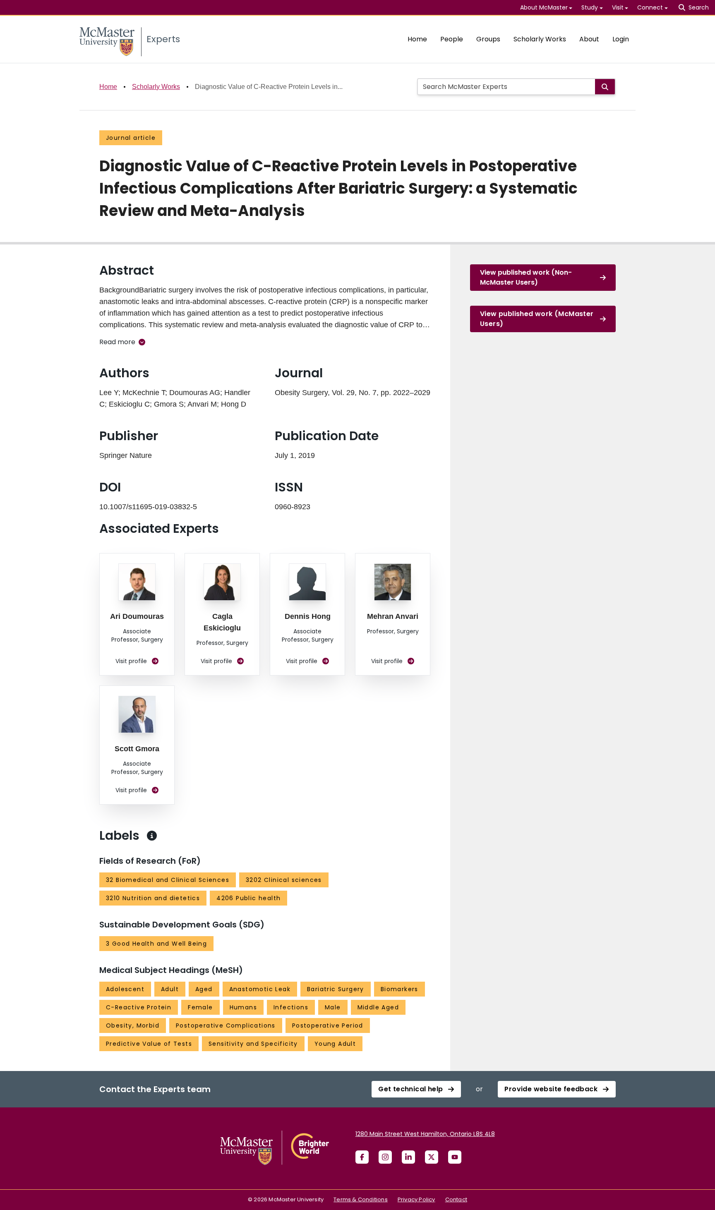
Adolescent (125, 989)
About (589, 39)
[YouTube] (454, 1157)
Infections (291, 1007)
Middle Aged (378, 1007)
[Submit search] (605, 86)
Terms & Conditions (361, 1199)
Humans (243, 1007)
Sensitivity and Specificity (253, 1044)
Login (620, 39)
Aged (204, 989)
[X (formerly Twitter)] (431, 1157)
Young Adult (335, 1044)
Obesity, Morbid (132, 1025)
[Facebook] (362, 1157)
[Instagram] (385, 1157)
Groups (488, 39)
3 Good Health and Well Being (156, 943)
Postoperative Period (327, 1025)
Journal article (131, 138)
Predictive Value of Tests (149, 1044)
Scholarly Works (539, 39)
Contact (456, 1199)
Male (333, 1007)
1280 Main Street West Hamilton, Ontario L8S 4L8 (425, 1134)
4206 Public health (248, 898)
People (451, 39)
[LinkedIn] (408, 1157)
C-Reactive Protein (138, 1007)
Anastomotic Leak (259, 989)
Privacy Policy (416, 1199)
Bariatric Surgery (335, 989)
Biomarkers (399, 989)
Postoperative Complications (226, 1025)
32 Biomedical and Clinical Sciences (167, 880)
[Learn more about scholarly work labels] (152, 835)
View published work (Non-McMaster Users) (526, 277)
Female (200, 1007)
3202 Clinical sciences (284, 880)
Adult (170, 989)
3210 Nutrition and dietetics (153, 898)
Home (417, 39)
